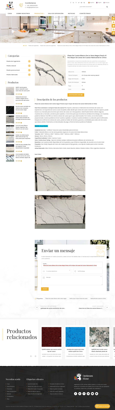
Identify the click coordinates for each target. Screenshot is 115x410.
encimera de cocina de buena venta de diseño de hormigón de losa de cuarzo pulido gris (23, 117)
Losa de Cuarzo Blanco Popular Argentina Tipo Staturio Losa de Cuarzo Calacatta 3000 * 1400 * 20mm (22, 127)
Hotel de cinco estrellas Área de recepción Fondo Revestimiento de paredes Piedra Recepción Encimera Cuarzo (23, 146)
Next (35, 356)
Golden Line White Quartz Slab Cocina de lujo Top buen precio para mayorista (23, 136)
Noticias (71, 13)
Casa (10, 13)
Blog (8, 399)
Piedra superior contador (56, 389)
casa (8, 384)
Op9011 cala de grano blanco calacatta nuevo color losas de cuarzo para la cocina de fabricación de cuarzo (23, 89)
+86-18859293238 (32, 6)
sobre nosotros (23, 13)
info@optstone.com (32, 7)
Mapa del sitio (70, 406)
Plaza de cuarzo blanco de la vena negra (56, 298)
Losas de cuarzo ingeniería (56, 391)
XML (76, 406)
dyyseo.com (63, 406)
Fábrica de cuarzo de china (35, 386)
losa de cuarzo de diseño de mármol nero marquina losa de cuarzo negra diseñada (23, 108)
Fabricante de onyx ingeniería (57, 386)
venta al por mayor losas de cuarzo (78, 298)
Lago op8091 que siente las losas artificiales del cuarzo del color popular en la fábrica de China (99, 350)
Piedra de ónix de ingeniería (35, 394)
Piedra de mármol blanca (34, 391)
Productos (39, 13)
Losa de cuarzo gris (33, 384)
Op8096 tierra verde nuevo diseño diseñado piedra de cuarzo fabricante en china (75, 350)
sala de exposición (55, 13)
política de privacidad (84, 406)
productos (9, 389)
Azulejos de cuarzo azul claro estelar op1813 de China (51, 350)
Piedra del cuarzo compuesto (35, 389)
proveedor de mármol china (57, 384)
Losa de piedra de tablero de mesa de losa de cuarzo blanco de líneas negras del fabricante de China (23, 155)
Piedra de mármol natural (56, 394)
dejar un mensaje (104, 406)
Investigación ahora (75, 95)
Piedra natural (11, 66)
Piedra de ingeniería (13, 61)
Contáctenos (85, 13)
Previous (31, 356)
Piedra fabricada (12, 75)
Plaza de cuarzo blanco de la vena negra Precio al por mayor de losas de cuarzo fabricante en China (70, 265)
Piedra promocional (13, 70)
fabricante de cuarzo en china (98, 298)
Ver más (18, 94)
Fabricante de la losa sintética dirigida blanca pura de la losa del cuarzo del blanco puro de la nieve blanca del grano (23, 98)
